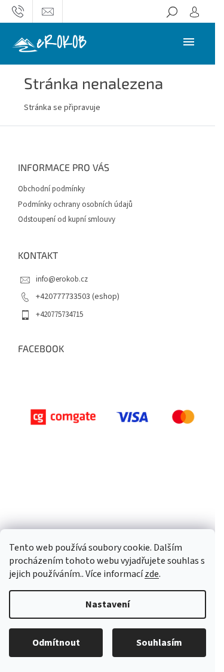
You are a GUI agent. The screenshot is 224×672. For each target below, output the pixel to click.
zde (152, 574)
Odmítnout (56, 642)
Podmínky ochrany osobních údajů (75, 204)
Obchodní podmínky (51, 189)
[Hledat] (172, 11)
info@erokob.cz (62, 279)
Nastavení (107, 604)
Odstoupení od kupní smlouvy (66, 219)
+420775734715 (59, 314)
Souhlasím (159, 642)
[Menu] (188, 41)
